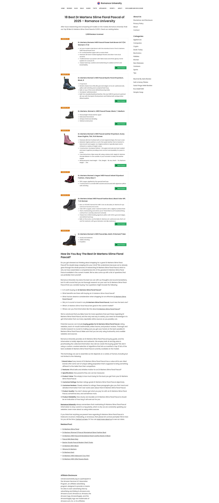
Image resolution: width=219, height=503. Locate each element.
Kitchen (136, 60)
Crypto (135, 46)
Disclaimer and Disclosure (134, 8)
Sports (135, 70)
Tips (134, 73)
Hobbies (136, 56)
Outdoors (136, 66)
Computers (137, 43)
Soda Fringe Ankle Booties (142, 86)
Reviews (69, 8)
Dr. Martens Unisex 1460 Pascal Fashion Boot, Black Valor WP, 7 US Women (102, 199)
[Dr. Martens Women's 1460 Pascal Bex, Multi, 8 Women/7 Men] (69, 240)
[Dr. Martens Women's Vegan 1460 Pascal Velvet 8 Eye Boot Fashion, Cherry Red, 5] (69, 179)
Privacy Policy (138, 23)
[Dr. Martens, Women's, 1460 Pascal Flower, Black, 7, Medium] (69, 115)
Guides (88, 8)
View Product (121, 68)
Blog (76, 8)
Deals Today (138, 50)
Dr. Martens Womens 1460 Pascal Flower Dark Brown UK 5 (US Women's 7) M (101, 43)
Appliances (137, 40)
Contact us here (82, 419)
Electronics (137, 53)
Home (63, 8)
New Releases (138, 63)
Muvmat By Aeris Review (142, 79)
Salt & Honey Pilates (140, 82)
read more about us (104, 419)
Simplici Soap (138, 92)
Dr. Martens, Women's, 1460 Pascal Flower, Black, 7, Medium (101, 111)
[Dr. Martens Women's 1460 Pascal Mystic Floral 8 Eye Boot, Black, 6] (69, 83)
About (135, 27)
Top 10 (95, 8)
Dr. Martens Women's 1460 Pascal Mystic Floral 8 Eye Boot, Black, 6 (101, 79)
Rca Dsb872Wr (138, 89)
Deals (82, 8)
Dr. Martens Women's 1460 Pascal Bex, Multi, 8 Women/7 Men (102, 234)
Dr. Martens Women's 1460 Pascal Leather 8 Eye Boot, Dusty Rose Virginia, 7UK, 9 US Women (101, 135)
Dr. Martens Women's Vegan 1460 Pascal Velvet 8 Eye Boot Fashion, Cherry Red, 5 (101, 176)
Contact (136, 30)
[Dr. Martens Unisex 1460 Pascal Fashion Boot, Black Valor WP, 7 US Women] (69, 204)
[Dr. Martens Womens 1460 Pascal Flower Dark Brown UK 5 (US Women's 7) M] (69, 46)
